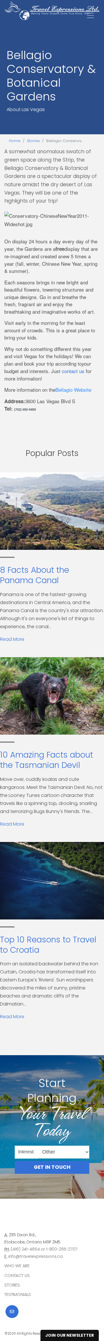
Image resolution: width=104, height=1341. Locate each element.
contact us (73, 370)
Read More (12, 639)
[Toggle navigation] (90, 15)
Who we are (16, 1266)
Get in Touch (52, 1167)
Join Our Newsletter (69, 1335)
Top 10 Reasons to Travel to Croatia (48, 945)
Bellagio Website (73, 389)
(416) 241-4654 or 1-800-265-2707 (44, 1249)
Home (15, 140)
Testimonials (17, 1294)
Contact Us (17, 1275)
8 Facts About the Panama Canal (34, 575)
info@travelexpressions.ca (35, 1256)
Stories (33, 140)
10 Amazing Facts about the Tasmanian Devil (46, 760)
